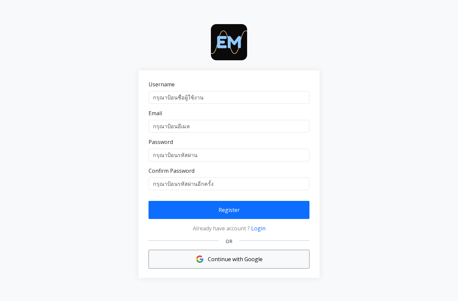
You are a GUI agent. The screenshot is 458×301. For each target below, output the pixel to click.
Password (161, 142)
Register (229, 210)
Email (155, 113)
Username (162, 84)
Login (258, 228)
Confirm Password (171, 170)
